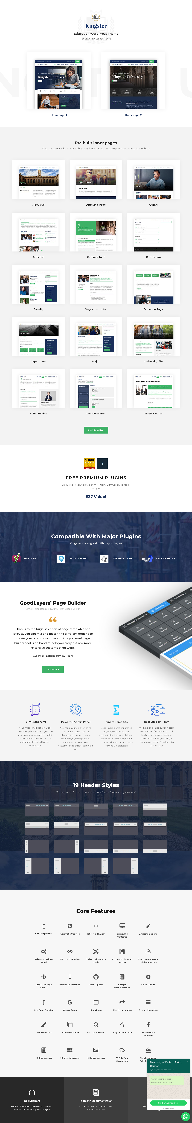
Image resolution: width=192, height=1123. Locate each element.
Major (96, 361)
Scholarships (38, 413)
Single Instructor (96, 309)
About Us (39, 204)
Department (38, 361)
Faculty (38, 309)
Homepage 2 (133, 115)
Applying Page (96, 204)
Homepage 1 (59, 115)
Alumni (153, 204)
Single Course (153, 413)
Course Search (95, 413)
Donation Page (153, 309)
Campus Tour (96, 257)
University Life (153, 361)
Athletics (38, 257)
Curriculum (153, 257)
